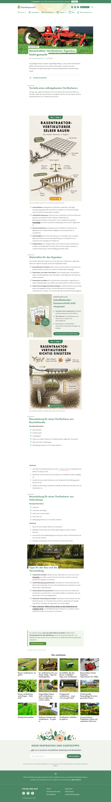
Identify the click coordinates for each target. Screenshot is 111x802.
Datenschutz (69, 791)
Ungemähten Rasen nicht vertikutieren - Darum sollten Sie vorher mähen (46, 697)
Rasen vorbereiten (38, 606)
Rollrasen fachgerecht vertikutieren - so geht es (47, 719)
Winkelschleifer (64, 469)
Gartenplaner (35, 12)
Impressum (68, 789)
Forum (22, 12)
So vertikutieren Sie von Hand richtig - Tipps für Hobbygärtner (48, 675)
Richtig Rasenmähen (26, 717)
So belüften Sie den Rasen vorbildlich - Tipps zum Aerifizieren (68, 675)
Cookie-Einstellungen (72, 794)
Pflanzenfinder (48, 12)
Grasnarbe (36, 577)
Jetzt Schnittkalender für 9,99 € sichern (66, 334)
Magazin (62, 12)
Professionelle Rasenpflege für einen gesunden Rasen (88, 696)
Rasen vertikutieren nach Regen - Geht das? (25, 696)
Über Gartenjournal (85, 12)
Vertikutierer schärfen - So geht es (68, 718)
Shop (73, 12)
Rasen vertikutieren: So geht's (27, 674)
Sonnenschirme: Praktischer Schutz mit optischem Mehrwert (88, 719)
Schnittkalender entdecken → (38, 643)
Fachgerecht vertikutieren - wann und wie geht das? (67, 696)
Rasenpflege (36, 222)
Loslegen (74, 1)
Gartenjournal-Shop (53, 791)
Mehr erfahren (76, 780)
